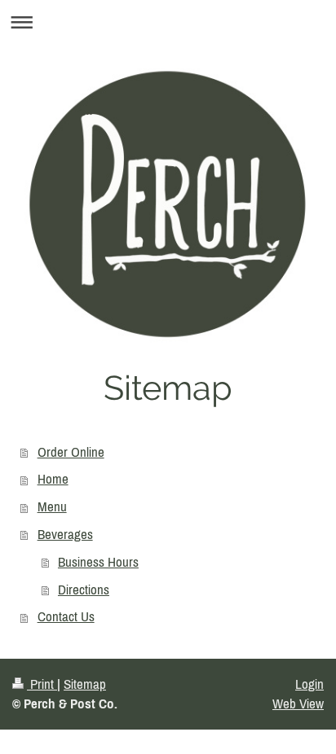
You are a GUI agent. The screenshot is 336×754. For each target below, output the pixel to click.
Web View (298, 703)
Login (309, 684)
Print (42, 684)
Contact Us (66, 616)
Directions (83, 589)
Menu (52, 506)
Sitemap (85, 684)
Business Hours (98, 562)
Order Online (71, 452)
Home (53, 479)
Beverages (65, 534)
